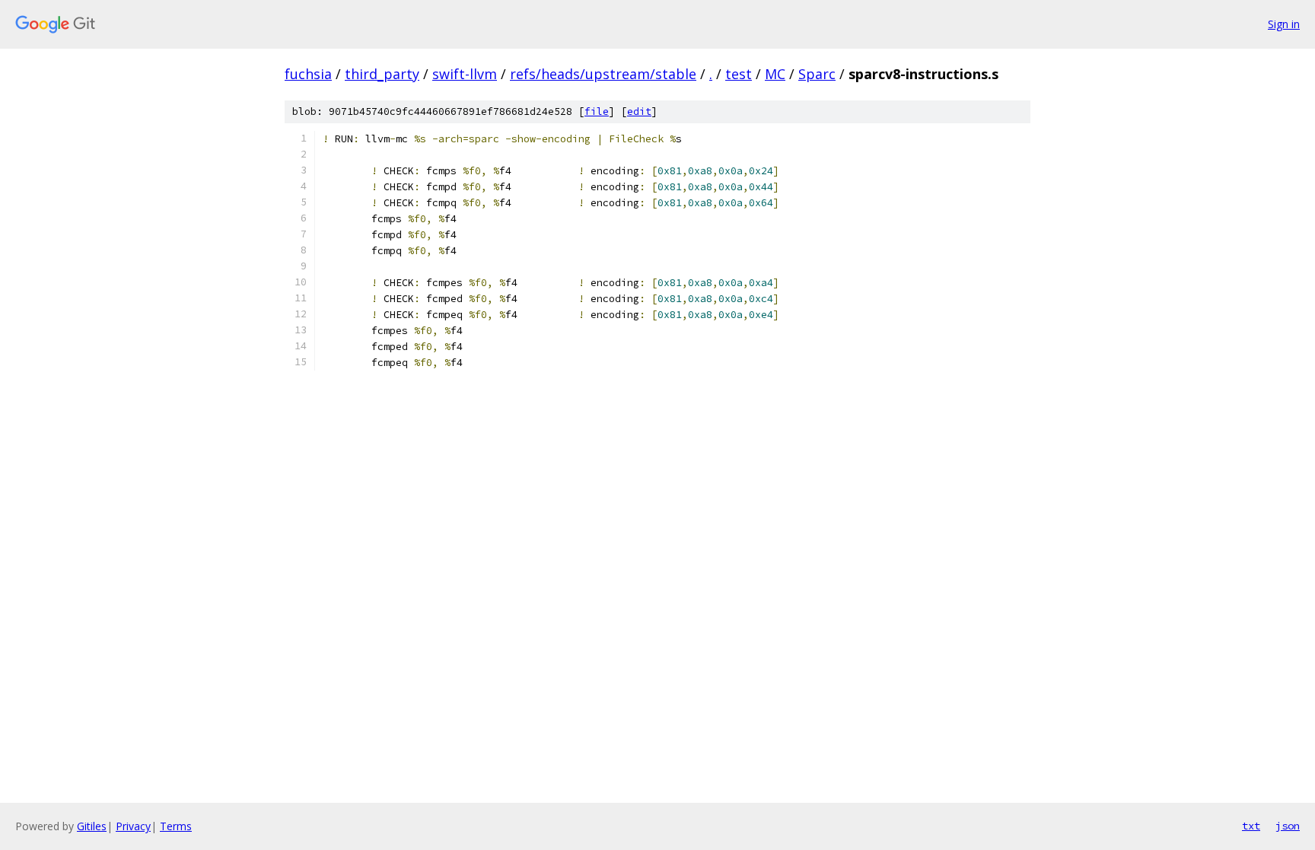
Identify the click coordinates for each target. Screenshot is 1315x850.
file (596, 111)
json (1287, 825)
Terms (176, 826)
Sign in (1284, 24)
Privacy (133, 826)
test (738, 74)
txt (1251, 825)
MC (775, 74)
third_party (382, 74)
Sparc (817, 74)
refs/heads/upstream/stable (603, 74)
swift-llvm (464, 74)
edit (639, 111)
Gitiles (92, 826)
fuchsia (308, 74)
